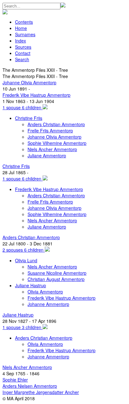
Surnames (25, 34)
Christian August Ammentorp (56, 279)
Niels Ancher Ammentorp (52, 149)
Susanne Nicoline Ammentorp (57, 273)
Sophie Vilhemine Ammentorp (57, 143)
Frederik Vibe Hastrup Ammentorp (36, 95)
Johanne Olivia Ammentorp (29, 82)
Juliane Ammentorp (47, 155)
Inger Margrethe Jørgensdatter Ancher (41, 392)
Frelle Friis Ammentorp (50, 130)
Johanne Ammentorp (48, 304)
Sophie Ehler (15, 380)
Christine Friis (28, 118)
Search (22, 59)
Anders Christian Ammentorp (56, 124)
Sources (23, 47)
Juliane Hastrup (30, 285)
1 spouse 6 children (23, 107)
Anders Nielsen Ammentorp (30, 386)
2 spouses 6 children (24, 250)
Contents (24, 22)
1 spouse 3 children (23, 327)
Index (20, 40)
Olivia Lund (26, 260)
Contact (22, 53)
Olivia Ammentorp (45, 291)
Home (21, 28)
